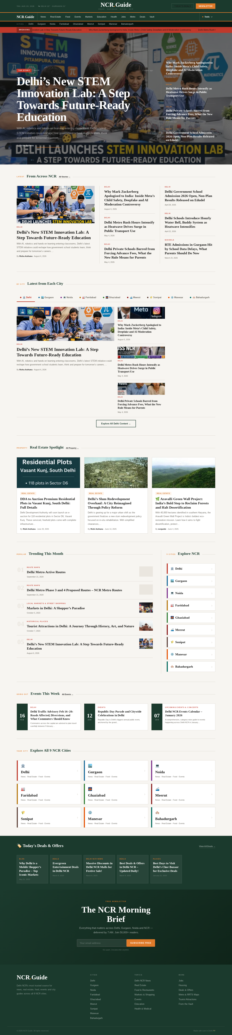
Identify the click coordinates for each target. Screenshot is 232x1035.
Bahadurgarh (127, 24)
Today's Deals (182, 6)
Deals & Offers (186, 990)
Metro (132, 17)
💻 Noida (68, 297)
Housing (183, 985)
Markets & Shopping (145, 994)
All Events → (67, 694)
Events (78, 17)
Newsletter (206, 6)
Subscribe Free (140, 943)
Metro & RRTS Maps (189, 994)
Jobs (123, 17)
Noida (52, 24)
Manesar (113, 24)
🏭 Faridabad (89, 297)
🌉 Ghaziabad (113, 297)
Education (101, 17)
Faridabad (64, 24)
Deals (142, 17)
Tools (207, 17)
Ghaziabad (78, 24)
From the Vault (186, 1004)
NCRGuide (25, 17)
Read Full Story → (49, 145)
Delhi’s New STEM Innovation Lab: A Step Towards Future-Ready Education (41, 30)
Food (67, 17)
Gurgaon (42, 24)
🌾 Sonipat (155, 297)
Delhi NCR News (143, 980)
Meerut (90, 24)
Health (114, 17)
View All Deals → (207, 846)
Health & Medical (143, 1008)
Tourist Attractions (188, 999)
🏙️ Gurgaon (47, 297)
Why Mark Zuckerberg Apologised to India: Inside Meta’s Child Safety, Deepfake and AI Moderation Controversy (134, 30)
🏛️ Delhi (27, 297)
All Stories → (64, 177)
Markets (89, 17)
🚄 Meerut (135, 297)
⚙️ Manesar (177, 297)
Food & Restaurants (144, 990)
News (43, 17)
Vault (152, 17)
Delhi (31, 24)
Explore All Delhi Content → (116, 423)
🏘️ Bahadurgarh (201, 297)
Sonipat (101, 24)
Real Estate (55, 17)
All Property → (72, 448)
